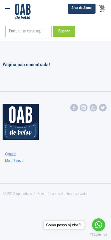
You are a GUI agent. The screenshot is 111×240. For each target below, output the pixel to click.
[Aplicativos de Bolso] (22, 122)
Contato (11, 155)
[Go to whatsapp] (98, 224)
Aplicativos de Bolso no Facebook (74, 108)
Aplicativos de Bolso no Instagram (84, 108)
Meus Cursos (14, 161)
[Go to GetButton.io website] (98, 234)
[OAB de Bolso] (23, 11)
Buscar (64, 32)
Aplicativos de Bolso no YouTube (93, 108)
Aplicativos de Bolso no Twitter (103, 108)
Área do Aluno (82, 8)
